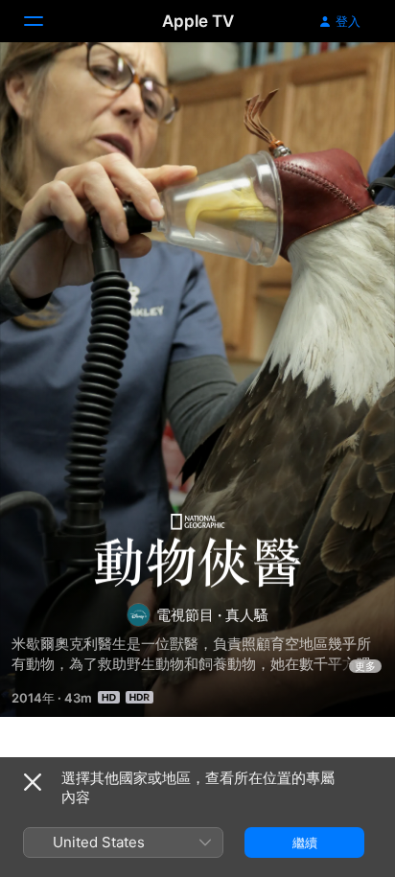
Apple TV (198, 21)
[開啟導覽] (45, 21)
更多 (365, 666)
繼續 (304, 842)
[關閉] (32, 782)
